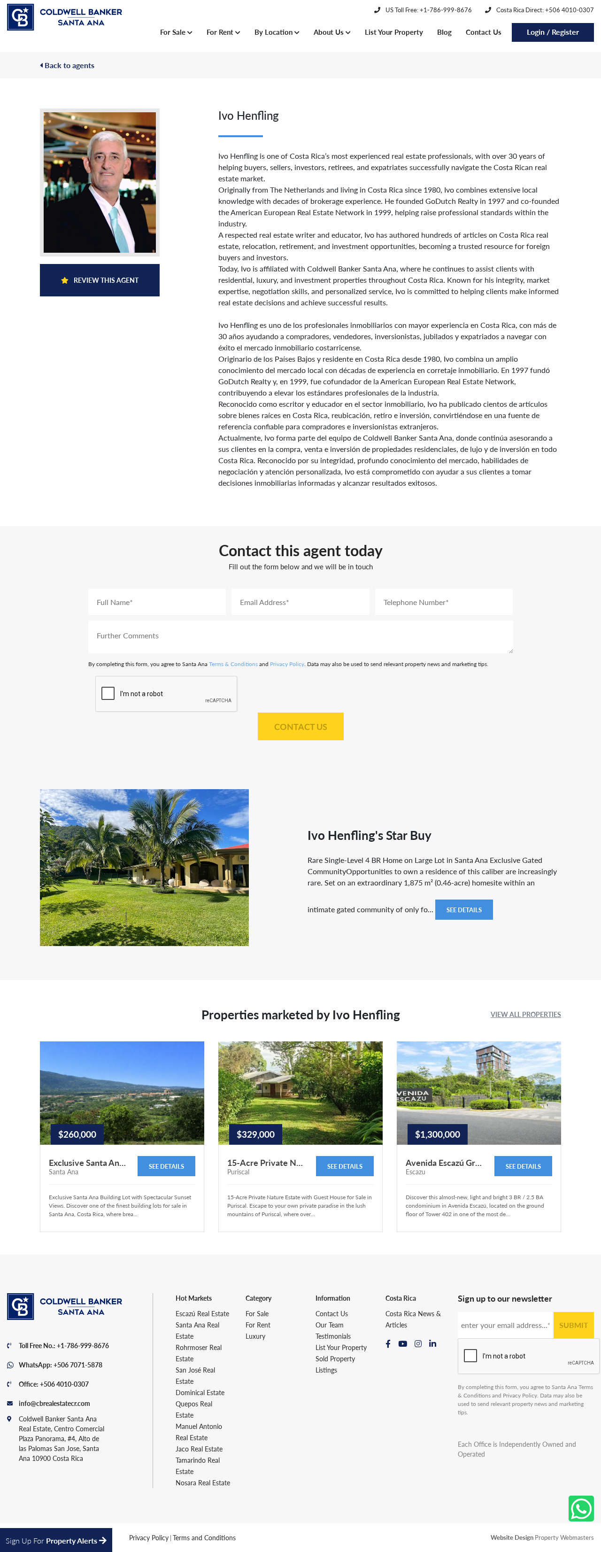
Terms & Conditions (233, 664)
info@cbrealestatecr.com (54, 1403)
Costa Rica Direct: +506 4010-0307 (544, 9)
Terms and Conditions (204, 1537)
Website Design (512, 1537)
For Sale (173, 32)
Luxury (255, 1336)
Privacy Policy (287, 664)
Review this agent (105, 280)
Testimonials (333, 1336)
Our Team (330, 1324)
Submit (573, 1324)
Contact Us (483, 32)
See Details (464, 909)
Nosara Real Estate (203, 1482)
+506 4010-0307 (64, 1384)
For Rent (221, 32)
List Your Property (394, 32)
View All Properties (526, 1014)
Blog (444, 32)
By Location (274, 32)
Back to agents (68, 65)
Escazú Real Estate (202, 1313)
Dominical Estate (200, 1392)
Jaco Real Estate (199, 1448)
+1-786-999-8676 (83, 1345)
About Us (330, 32)
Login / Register (553, 31)
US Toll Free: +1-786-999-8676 (428, 9)
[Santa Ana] (64, 17)
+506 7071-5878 (78, 1364)
